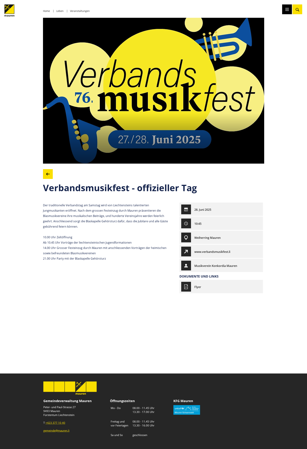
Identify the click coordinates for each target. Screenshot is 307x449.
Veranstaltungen (80, 11)
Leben (60, 11)
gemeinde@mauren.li (56, 430)
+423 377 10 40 (55, 422)
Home (46, 11)
